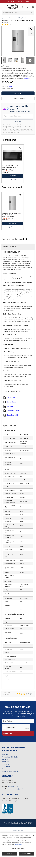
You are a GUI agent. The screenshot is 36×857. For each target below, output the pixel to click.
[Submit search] (31, 12)
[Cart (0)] (33, 7)
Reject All (9, 853)
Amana (10, 86)
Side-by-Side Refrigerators (25, 18)
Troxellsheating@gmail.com (16, 789)
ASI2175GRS (9, 88)
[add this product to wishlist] (31, 33)
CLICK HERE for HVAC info (18, 2)
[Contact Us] (28, 7)
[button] (3, 7)
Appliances (4, 18)
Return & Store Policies (10, 771)
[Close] (34, 835)
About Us (5, 762)
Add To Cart (18, 93)
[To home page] (13, 7)
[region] (18, 845)
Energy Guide (11, 402)
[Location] (22, 7)
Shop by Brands (7, 769)
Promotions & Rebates (10, 757)
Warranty (10, 406)
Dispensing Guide (13, 410)
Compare (13, 179)
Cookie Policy (18, 844)
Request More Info (19, 98)
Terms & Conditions (18, 830)
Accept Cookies (26, 853)
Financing (5, 764)
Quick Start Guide (12, 415)
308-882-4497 (13, 786)
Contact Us (6, 766)
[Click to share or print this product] (31, 29)
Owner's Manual (12, 397)
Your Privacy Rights (18, 848)
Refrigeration (12, 18)
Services (5, 759)
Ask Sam (18, 121)
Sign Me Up (7, 733)
